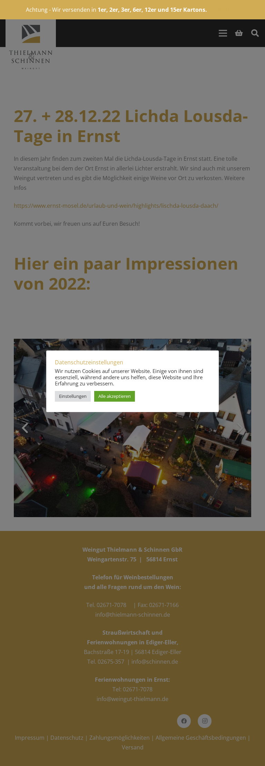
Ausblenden (223, 9)
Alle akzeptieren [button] (114, 396)
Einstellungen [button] (73, 396)
